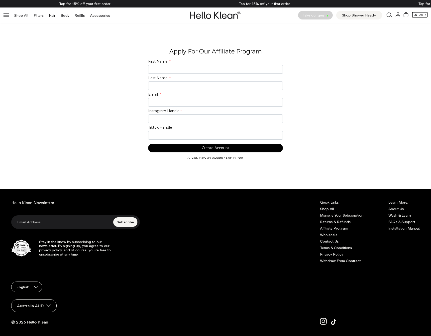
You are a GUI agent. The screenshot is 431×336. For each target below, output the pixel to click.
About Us (396, 209)
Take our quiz (314, 15)
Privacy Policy (331, 254)
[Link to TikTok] (334, 321)
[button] (406, 15)
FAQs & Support (401, 222)
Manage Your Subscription (341, 215)
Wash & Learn (399, 215)
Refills (80, 15)
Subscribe (125, 222)
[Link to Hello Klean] (215, 15)
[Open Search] (389, 15)
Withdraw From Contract (340, 261)
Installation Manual (404, 228)
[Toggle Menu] (6, 15)
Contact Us (329, 241)
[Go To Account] (398, 15)
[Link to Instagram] (323, 321)
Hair (52, 15)
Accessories (100, 15)
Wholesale (328, 235)
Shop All (21, 15)
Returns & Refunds (335, 222)
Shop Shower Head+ (359, 15)
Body (65, 15)
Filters (39, 15)
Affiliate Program (334, 228)
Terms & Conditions (336, 248)
